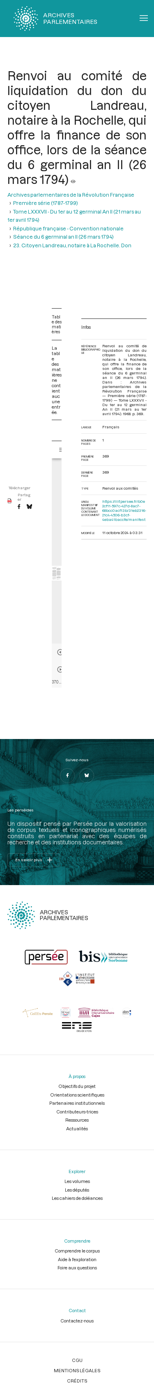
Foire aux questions (77, 1267)
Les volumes (77, 1181)
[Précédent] (60, 652)
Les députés (77, 1189)
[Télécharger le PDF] (9, 501)
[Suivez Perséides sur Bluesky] (86, 775)
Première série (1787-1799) (45, 203)
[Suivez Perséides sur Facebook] (67, 775)
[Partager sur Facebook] (19, 507)
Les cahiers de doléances (77, 1198)
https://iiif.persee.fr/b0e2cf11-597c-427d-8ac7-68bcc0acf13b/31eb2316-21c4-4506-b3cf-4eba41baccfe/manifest (124, 510)
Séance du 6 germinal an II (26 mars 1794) (63, 236)
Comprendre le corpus (77, 1250)
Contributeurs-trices (77, 1111)
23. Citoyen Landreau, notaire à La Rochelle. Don (72, 245)
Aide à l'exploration (77, 1259)
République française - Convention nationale (68, 228)
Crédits (77, 1380)
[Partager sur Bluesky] (29, 507)
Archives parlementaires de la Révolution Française (70, 195)
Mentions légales (77, 1370)
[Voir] (73, 179)
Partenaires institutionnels (77, 1103)
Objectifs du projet (77, 1086)
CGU (77, 1360)
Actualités (77, 1128)
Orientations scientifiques (77, 1094)
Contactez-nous (77, 1320)
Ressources (77, 1119)
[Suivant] (60, 669)
